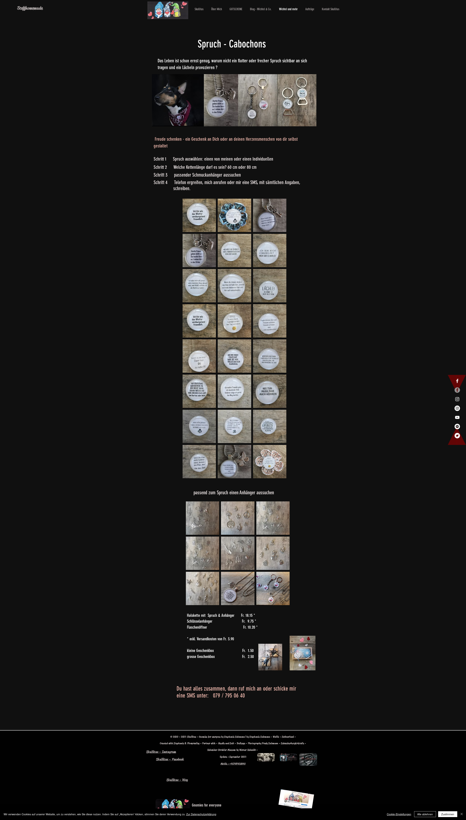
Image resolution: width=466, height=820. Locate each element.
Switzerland (288, 736)
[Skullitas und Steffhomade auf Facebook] (457, 381)
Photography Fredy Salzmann (263, 743)
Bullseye (241, 743)
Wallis (276, 736)
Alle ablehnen (425, 814)
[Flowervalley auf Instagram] (457, 408)
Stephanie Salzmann (259, 736)
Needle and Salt (226, 743)
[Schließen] (461, 814)
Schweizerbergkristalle (292, 743)
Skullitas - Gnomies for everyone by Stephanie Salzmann (216, 736)
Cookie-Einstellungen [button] (399, 814)
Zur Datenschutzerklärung (201, 814)
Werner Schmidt (247, 749)
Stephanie (179, 743)
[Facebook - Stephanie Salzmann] (457, 390)
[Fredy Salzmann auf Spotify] (457, 426)
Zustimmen (447, 814)
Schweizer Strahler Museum (221, 749)
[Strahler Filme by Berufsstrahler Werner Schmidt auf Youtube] (457, 417)
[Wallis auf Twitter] (457, 435)
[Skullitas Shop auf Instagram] (457, 399)
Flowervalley (193, 743)
